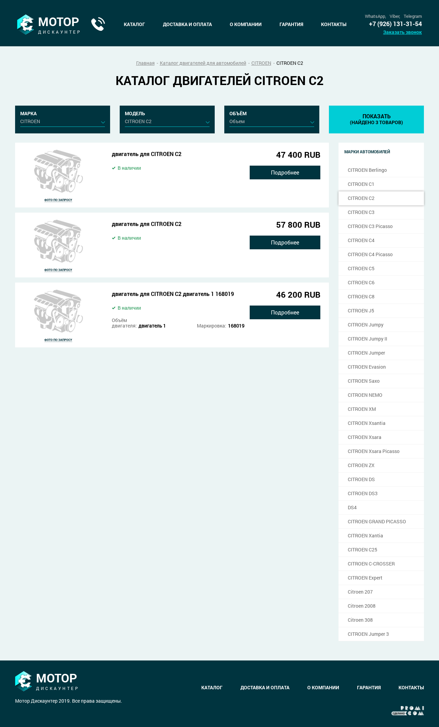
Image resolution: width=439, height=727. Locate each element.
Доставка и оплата (187, 24)
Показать (376, 119)
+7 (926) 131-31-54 (395, 23)
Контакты (333, 24)
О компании (246, 24)
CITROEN (261, 63)
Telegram (413, 16)
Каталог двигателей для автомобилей (203, 63)
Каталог (134, 24)
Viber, (395, 16)
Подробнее (285, 172)
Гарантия (291, 24)
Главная (145, 63)
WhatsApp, (375, 16)
